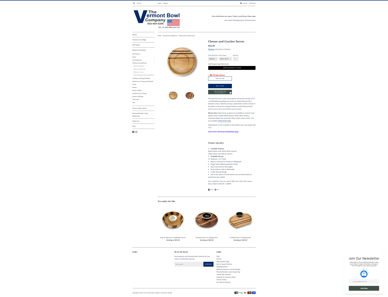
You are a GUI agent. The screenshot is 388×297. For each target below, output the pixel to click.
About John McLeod (224, 274)
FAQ (133, 126)
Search (219, 259)
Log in (159, 3)
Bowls (143, 57)
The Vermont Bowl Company (151, 293)
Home (134, 35)
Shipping (211, 49)
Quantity (235, 55)
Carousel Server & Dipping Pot (207, 237)
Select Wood (222, 55)
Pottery (134, 87)
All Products (136, 54)
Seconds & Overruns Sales (226, 277)
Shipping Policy (222, 267)
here (236, 131)
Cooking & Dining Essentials (143, 78)
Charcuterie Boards (139, 69)
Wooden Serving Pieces (143, 63)
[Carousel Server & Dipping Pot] (206, 219)
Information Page (224, 121)
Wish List (135, 121)
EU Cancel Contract (223, 282)
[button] (220, 92)
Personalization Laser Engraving (140, 114)
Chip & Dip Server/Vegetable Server (173, 237)
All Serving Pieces (138, 66)
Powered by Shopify (166, 293)
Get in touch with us (139, 108)
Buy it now (220, 86)
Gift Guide (136, 45)
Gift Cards (135, 99)
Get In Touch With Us (224, 264)
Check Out (252, 3)
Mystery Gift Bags (137, 96)
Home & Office (137, 90)
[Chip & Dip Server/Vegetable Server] (173, 219)
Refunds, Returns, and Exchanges (228, 269)
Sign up (165, 3)
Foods (134, 84)
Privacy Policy (222, 279)
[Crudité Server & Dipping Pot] (240, 219)
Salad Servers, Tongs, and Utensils (142, 81)
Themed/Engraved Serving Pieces (143, 75)
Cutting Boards (143, 60)
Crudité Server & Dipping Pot (240, 237)
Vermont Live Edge (139, 40)
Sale (133, 102)
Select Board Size (213, 55)
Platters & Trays (138, 72)
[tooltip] (230, 93)
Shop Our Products (143, 50)
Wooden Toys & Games (139, 93)
